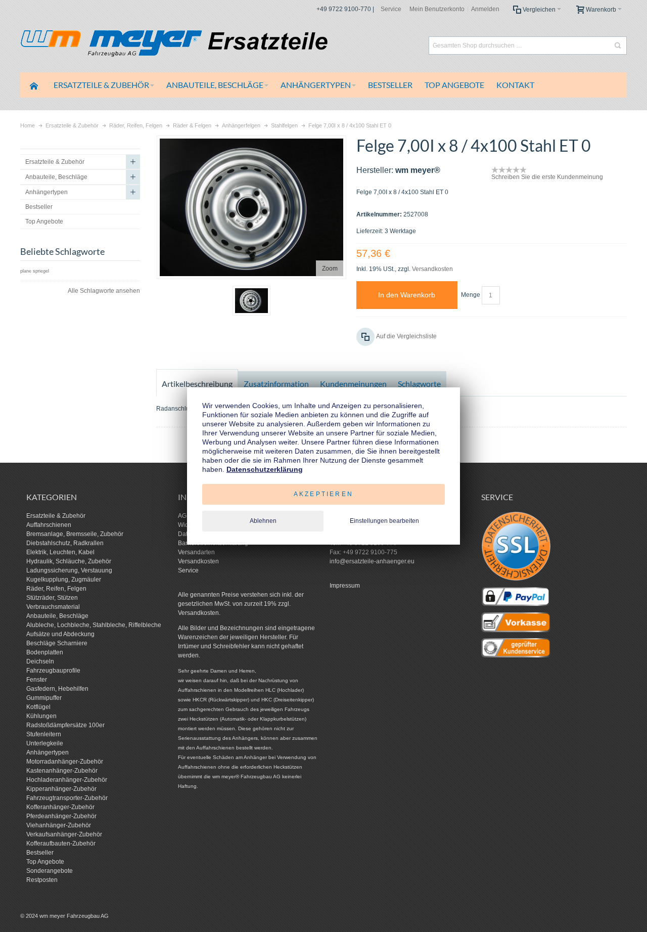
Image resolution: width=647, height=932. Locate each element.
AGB (184, 515)
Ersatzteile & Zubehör (55, 515)
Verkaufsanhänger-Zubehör (64, 834)
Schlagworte (419, 383)
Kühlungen (41, 716)
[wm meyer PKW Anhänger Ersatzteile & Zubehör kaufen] (197, 45)
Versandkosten (432, 269)
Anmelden (485, 9)
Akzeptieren (323, 494)
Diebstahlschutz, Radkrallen (65, 543)
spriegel (41, 271)
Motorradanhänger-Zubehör (64, 761)
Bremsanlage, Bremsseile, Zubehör (74, 534)
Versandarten (196, 552)
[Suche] (617, 45)
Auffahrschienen (48, 524)
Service (391, 9)
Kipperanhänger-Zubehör (61, 788)
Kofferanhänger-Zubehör (60, 807)
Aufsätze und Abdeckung (60, 634)
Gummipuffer (44, 697)
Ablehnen (263, 520)
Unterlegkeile (44, 743)
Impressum (345, 585)
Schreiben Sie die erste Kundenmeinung (547, 177)
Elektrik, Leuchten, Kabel (60, 552)
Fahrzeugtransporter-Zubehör (67, 798)
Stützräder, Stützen (52, 597)
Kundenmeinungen (353, 383)
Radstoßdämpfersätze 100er (65, 725)
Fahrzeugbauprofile (53, 670)
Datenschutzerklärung (264, 469)
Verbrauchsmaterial (53, 606)
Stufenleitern (43, 734)
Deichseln (40, 661)
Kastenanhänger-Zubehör (62, 770)
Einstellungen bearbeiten (384, 520)
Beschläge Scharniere (56, 643)
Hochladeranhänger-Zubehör (66, 779)
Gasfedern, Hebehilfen (57, 688)
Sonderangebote (49, 870)
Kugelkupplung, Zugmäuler (63, 579)
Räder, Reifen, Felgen (56, 588)
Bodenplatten (44, 652)
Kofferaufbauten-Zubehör (61, 843)
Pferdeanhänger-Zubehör (61, 816)
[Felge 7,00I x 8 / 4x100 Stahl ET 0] (251, 301)
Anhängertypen (47, 752)
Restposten (42, 879)
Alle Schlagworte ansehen (104, 290)
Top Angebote (45, 861)
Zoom (330, 268)
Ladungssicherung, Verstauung (69, 570)
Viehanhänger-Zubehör (58, 825)
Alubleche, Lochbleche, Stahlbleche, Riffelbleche (93, 625)
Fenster (36, 679)
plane (25, 271)
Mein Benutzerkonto (437, 9)
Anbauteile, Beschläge (57, 615)
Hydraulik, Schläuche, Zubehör (68, 561)
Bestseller (40, 852)
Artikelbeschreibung (197, 383)
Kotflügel (38, 707)
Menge (470, 294)
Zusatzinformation (276, 383)
